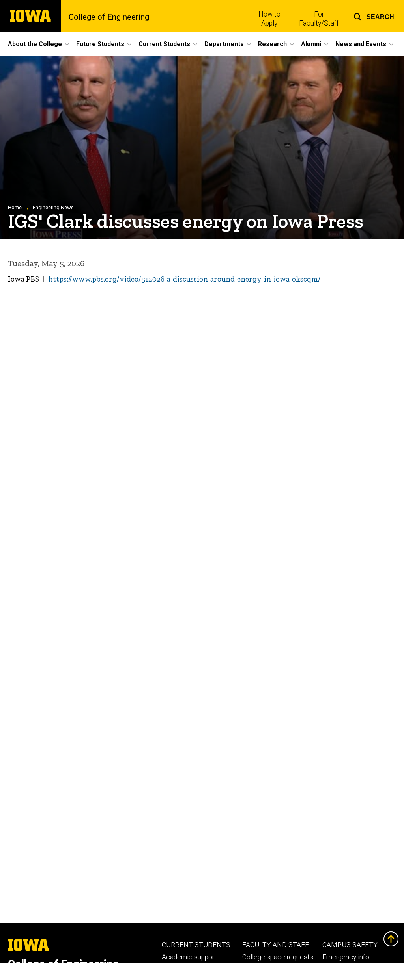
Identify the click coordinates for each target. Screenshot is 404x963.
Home (15, 207)
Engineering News (53, 207)
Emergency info (345, 957)
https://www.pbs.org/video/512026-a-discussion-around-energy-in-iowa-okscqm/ (184, 279)
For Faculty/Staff (319, 18)
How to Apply (269, 18)
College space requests (277, 957)
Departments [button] (224, 44)
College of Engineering (109, 17)
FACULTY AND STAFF (275, 945)
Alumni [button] (311, 44)
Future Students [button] (100, 44)
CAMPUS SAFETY (350, 945)
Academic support (189, 957)
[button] (374, 16)
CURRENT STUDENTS (196, 945)
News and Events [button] (360, 44)
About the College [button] (35, 44)
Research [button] (272, 44)
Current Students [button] (164, 44)
